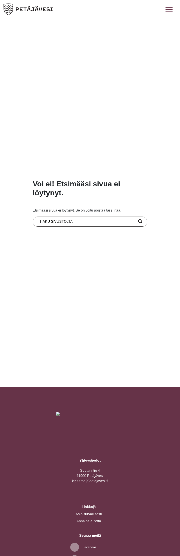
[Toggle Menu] (169, 9)
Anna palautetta (88, 521)
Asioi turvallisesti (89, 514)
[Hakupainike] (159, 9)
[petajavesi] (28, 10)
